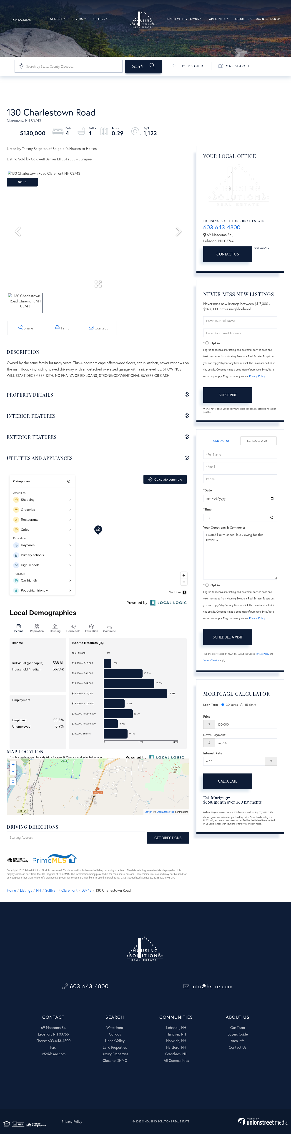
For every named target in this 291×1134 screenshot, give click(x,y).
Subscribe (228, 395)
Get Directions (168, 837)
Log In (260, 18)
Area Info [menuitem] (217, 19)
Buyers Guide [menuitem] (238, 1034)
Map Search (237, 66)
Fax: (53, 1047)
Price (206, 716)
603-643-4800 (22, 20)
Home (11, 890)
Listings (26, 890)
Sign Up (275, 18)
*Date (207, 490)
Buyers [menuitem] (77, 19)
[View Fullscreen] (13, 781)
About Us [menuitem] (242, 19)
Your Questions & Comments (224, 527)
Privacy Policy (257, 376)
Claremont (69, 890)
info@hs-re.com (211, 986)
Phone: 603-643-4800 (53, 1040)
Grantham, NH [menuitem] (176, 1053)
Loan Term (210, 704)
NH (38, 890)
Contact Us (227, 254)
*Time (207, 509)
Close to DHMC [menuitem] (115, 1060)
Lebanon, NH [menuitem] (176, 1027)
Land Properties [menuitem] (115, 1047)
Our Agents (261, 247)
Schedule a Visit (258, 440)
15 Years (250, 704)
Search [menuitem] (56, 19)
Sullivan (51, 890)
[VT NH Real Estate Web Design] (263, 1121)
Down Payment (214, 735)
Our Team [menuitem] (237, 1027)
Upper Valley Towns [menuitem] (183, 19)
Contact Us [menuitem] (237, 1047)
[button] (143, 66)
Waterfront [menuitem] (114, 1027)
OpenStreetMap (165, 811)
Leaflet (148, 811)
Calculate (227, 781)
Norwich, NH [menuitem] (176, 1040)
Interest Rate (212, 753)
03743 (87, 890)
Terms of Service (211, 660)
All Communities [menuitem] (176, 1060)
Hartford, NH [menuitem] (176, 1047)
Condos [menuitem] (115, 1034)
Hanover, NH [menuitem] (176, 1034)
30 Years (232, 704)
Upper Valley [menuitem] (115, 1040)
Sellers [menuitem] (99, 19)
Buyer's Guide (192, 66)
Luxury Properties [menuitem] (114, 1053)
